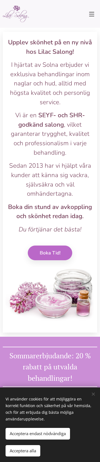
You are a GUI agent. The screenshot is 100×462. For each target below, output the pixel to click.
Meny (91, 13)
